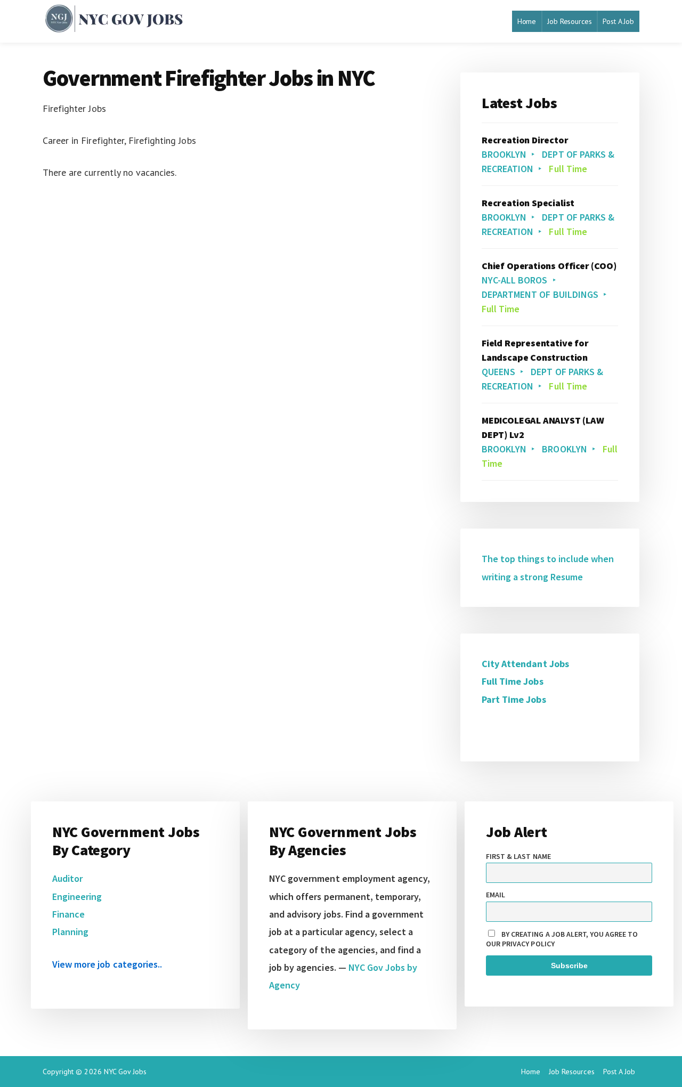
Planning (70, 932)
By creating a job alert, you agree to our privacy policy (562, 938)
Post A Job (618, 21)
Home (526, 21)
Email (495, 894)
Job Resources (569, 21)
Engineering (77, 896)
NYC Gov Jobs (125, 1071)
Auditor (67, 878)
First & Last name (518, 856)
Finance (68, 914)
